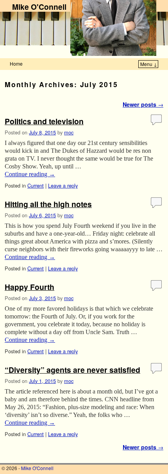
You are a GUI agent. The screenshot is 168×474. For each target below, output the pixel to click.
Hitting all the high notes (48, 204)
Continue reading (30, 174)
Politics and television (44, 121)
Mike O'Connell (39, 6)
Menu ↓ (148, 64)
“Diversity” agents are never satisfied (72, 369)
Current (35, 185)
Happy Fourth (29, 286)
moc (68, 132)
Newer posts (143, 104)
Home (16, 63)
